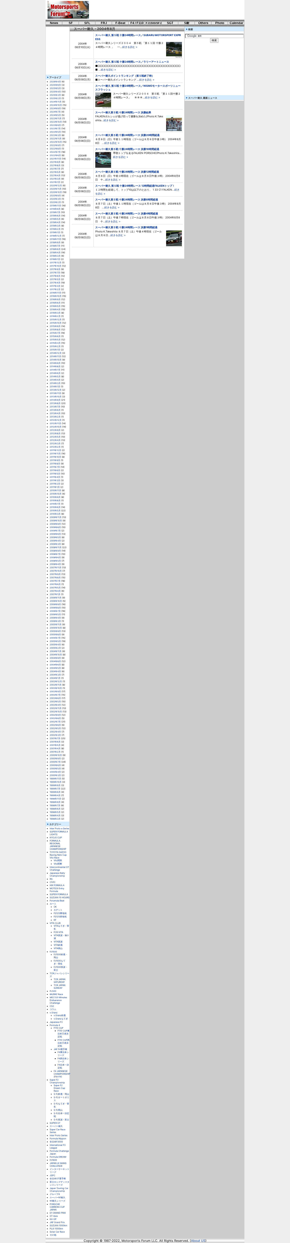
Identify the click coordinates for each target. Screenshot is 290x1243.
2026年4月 (55, 81)
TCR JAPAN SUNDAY (59, 986)
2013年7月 (55, 406)
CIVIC (52, 882)
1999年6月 (55, 792)
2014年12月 (56, 353)
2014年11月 (55, 356)
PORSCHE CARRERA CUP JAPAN (57, 1207)
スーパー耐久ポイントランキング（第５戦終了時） (124, 75)
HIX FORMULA (57, 885)
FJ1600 (53, 1160)
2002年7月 (55, 721)
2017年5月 (55, 279)
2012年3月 (55, 443)
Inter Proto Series (58, 1135)
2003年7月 (55, 694)
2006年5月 (55, 614)
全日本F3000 (56, 1141)
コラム (53, 1009)
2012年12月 (56, 420)
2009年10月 (56, 520)
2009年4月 (55, 540)
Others (203, 23)
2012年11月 (55, 423)
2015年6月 (55, 336)
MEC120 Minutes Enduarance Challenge (58, 1000)
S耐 (186, 23)
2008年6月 (55, 557)
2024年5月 (55, 115)
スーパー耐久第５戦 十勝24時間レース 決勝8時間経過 (126, 199)
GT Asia (54, 1216)
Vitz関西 (58, 860)
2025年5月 (55, 88)
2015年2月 (55, 346)
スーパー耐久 (56, 1126)
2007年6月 (55, 584)
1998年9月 (55, 802)
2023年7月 (55, 128)
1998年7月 (55, 805)
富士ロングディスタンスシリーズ (59, 1183)
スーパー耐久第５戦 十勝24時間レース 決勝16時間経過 (127, 149)
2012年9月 (55, 430)
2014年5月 (55, 376)
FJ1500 (53, 951)
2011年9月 (55, 460)
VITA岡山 (58, 948)
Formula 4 (55, 1025)
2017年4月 (55, 282)
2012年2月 (55, 446)
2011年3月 (55, 480)
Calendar (236, 23)
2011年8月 (55, 463)
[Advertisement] (164, 10)
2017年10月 (55, 266)
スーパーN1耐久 (57, 1197)
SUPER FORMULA (59, 894)
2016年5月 (55, 306)
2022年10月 (56, 142)
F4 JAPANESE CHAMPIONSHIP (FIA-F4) (62, 1074)
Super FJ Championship (57, 1081)
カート (53, 903)
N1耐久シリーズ (57, 1200)
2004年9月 (55, 658)
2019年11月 (55, 205)
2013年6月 (55, 410)
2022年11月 (56, 138)
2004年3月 (55, 674)
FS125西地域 (60, 916)
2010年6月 (55, 507)
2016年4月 (55, 309)
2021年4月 (55, 175)
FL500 (53, 991)
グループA (55, 1194)
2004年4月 (55, 671)
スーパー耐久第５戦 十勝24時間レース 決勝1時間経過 (126, 227)
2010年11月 (55, 490)
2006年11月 (56, 597)
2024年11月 (56, 101)
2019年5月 (55, 219)
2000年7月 (55, 761)
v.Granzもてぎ (61, 1018)
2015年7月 (55, 333)
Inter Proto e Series (59, 828)
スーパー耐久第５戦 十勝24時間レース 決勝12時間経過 (127, 171)
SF (71, 23)
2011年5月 (55, 473)
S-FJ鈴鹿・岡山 (61, 1094)
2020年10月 (56, 192)
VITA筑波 (58, 941)
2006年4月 (55, 617)
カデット (58, 909)
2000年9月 (55, 758)
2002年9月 (55, 715)
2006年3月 (55, 621)
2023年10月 (56, 121)
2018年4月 (55, 252)
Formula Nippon (58, 1138)
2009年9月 (55, 524)
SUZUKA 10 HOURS (59, 897)
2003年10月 (56, 688)
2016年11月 (55, 292)
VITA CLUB (55, 923)
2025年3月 (55, 95)
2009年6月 (55, 534)
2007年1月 (55, 594)
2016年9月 (55, 299)
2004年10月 (56, 654)
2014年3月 (55, 383)
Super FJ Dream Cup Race (59, 1088)
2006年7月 (55, 611)
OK (55, 906)
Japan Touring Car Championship (59, 1189)
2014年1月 (55, 386)
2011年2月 (55, 483)
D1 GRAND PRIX (58, 1212)
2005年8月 (55, 634)
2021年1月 (55, 182)
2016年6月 (55, 302)
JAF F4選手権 (60, 1049)
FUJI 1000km (56, 1228)
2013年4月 (55, 413)
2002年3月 (55, 735)
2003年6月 (55, 698)
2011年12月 (55, 450)
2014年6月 (55, 373)
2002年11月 (56, 708)
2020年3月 (55, 199)
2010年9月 (55, 497)
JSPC (52, 1175)
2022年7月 (55, 152)
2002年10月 (56, 711)
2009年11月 (56, 517)
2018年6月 (55, 249)
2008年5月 (55, 560)
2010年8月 (55, 500)
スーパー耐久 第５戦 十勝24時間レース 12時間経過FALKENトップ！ (135, 185)
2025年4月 (55, 91)
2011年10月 (55, 457)
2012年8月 (55, 433)
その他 (53, 1235)
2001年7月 (55, 738)
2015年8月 (55, 329)
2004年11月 (56, 651)
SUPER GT (55, 1123)
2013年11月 (55, 393)
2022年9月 (55, 145)
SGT (170, 23)
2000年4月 (55, 772)
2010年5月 (55, 510)
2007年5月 (55, 587)
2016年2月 (55, 316)
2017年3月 (55, 286)
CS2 (52, 1006)
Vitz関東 (58, 863)
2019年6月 (55, 215)
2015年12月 (56, 319)
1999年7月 (55, 788)
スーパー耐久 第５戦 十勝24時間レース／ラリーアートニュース (132, 61)
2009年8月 (55, 527)
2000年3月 (55, 775)
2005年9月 (55, 631)
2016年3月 (55, 312)
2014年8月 (55, 366)
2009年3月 (55, 544)
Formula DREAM (58, 1156)
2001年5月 (55, 745)
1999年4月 (55, 795)
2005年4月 (55, 644)
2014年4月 (55, 379)
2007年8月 (55, 577)
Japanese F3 (56, 1022)
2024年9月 (55, 108)
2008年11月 (56, 547)
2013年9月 (55, 400)
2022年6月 (55, 155)
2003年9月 (55, 691)
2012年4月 (55, 440)
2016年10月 (56, 296)
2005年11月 (56, 624)
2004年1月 (55, 678)
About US (198, 1241)
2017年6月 (55, 276)
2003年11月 (56, 684)
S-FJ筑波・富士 (61, 1119)
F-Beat (120, 23)
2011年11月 (55, 453)
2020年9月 (55, 195)
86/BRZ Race (56, 994)
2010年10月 (56, 493)
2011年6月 (55, 470)
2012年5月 (55, 436)
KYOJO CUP (56, 837)
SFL (87, 23)
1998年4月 (55, 815)
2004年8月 (55, 661)
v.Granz (53, 1012)
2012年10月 (56, 426)
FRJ (104, 23)
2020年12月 (56, 185)
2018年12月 (56, 235)
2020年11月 (56, 188)
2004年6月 (55, 664)
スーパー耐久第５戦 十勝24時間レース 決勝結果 (123, 112)
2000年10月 (56, 755)
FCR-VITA (58, 932)
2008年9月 (55, 550)
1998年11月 (55, 798)
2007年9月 (55, 574)
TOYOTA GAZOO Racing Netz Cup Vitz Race (58, 855)
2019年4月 (55, 222)
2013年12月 (56, 390)
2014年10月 (56, 359)
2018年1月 (55, 259)
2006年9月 (55, 604)
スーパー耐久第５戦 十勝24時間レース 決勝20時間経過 (127, 135)
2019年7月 (55, 212)
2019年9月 (55, 209)
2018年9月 (55, 242)
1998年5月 (55, 812)
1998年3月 (55, 818)
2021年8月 (55, 165)
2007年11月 (55, 567)
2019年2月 (55, 229)
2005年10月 (56, 627)
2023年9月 (55, 125)
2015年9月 (55, 326)
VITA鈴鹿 (58, 945)
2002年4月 (55, 731)
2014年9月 (55, 363)
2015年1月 (55, 349)
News (54, 23)
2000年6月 (55, 765)
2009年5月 (55, 537)
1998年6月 (55, 808)
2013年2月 (55, 416)
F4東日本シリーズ (63, 1054)
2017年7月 (55, 272)
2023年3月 (55, 135)
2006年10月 (56, 601)
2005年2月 (55, 648)
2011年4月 (55, 477)
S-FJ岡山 (58, 1110)
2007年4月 (55, 591)
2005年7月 (55, 637)
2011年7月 (55, 467)
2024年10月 (56, 105)
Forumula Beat (57, 900)
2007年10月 (56, 570)
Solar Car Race (57, 1231)
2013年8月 (55, 403)
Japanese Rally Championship (57, 874)
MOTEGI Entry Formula (57, 890)
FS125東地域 (60, 913)
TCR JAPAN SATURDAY (59, 980)
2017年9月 (55, 269)
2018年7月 (55, 245)
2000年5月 (55, 768)
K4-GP (53, 1219)
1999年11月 (55, 778)
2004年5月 (55, 668)
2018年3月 (55, 255)
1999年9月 (55, 785)
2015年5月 (55, 339)
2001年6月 (55, 741)
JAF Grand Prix (57, 1222)
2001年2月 (55, 751)
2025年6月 (55, 85)
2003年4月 (55, 704)
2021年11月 (55, 158)
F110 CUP (58, 1028)
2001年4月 (55, 748)
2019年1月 (55, 232)
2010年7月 (55, 503)
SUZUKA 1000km (58, 1225)
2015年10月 (56, 322)
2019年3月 (55, 225)
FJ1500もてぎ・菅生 (59, 962)
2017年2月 (55, 289)
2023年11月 (56, 118)
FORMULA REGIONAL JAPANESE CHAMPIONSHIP (58, 844)
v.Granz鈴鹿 (60, 1015)
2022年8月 (55, 148)
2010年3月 (55, 513)
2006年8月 (55, 607)
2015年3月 (55, 343)
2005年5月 (55, 641)
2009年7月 (55, 530)
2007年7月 (55, 581)
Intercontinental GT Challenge (59, 868)
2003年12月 (56, 681)
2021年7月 (55, 168)
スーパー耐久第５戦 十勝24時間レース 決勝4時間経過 (126, 213)
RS (51, 879)
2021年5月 (55, 172)
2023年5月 (55, 131)
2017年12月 (55, 262)
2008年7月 (55, 554)
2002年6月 (55, 725)
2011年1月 (55, 487)
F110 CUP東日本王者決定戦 (63, 1033)
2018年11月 (55, 239)
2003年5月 (55, 701)
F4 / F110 (137, 23)
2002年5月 (55, 728)
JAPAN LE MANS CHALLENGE (58, 1164)
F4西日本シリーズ (63, 1060)
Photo (219, 23)
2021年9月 (55, 162)
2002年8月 (55, 718)
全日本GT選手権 (58, 1178)
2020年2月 (55, 202)
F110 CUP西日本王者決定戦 (63, 1043)
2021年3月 (55, 178)
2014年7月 (55, 369)
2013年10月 (56, 396)
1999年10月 (56, 782)
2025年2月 (55, 98)
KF (55, 920)
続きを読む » (129, 46)
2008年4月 (55, 564)
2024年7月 (55, 111)
